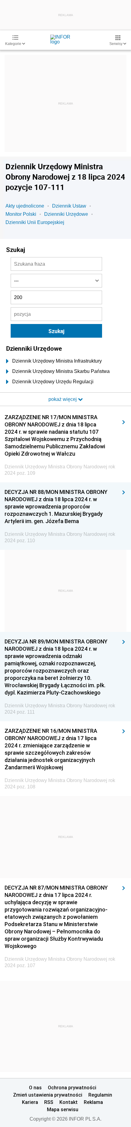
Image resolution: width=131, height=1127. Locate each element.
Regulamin (100, 1095)
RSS (48, 1102)
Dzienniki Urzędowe (66, 214)
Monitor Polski (20, 214)
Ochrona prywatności (72, 1087)
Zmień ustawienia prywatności (47, 1095)
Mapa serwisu (62, 1109)
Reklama (93, 1102)
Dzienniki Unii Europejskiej (34, 222)
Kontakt (68, 1102)
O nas (35, 1087)
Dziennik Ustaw (69, 206)
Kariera (30, 1102)
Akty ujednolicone (24, 206)
